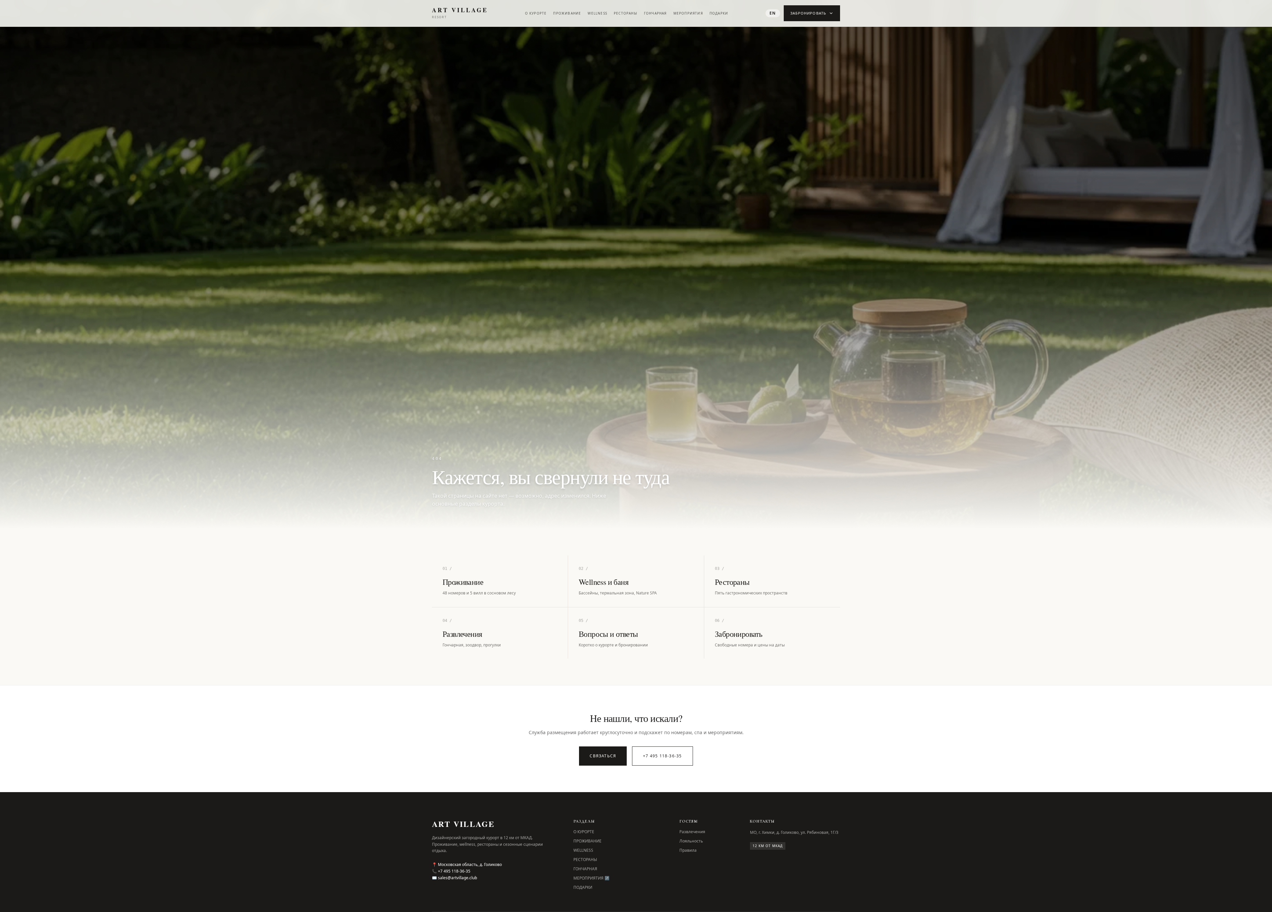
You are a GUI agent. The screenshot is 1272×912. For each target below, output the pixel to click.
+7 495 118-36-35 (662, 756)
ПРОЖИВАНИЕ (567, 13)
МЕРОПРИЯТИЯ (688, 13)
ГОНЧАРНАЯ (655, 13)
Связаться (603, 756)
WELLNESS (597, 13)
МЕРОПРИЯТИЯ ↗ (591, 878)
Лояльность (691, 841)
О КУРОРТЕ (536, 13)
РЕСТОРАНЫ (625, 13)
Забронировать (808, 13)
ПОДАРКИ (719, 13)
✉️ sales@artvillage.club (454, 878)
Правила (688, 850)
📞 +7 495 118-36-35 (451, 871)
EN (772, 13)
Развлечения (692, 832)
